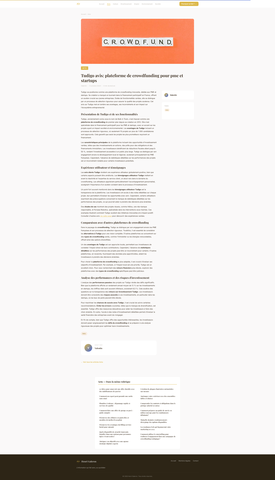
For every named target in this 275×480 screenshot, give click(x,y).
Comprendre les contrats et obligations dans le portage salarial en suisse (158, 404)
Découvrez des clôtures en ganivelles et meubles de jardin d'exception (114, 419)
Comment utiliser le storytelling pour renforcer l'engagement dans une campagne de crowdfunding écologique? (158, 436)
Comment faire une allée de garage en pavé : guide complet (116, 411)
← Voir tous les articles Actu (92, 362)
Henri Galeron (88, 461)
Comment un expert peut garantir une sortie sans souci (116, 397)
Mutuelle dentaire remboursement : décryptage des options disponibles (154, 421)
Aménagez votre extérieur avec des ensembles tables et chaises (158, 397)
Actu (108, 4)
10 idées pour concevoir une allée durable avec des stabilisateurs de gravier (116, 390)
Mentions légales (184, 461)
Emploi (136, 4)
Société (158, 4)
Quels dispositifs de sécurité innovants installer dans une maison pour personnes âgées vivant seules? (115, 434)
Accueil (101, 4)
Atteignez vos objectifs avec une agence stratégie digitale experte (113, 442)
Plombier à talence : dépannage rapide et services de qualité (114, 404)
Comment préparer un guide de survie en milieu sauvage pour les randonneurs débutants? (156, 412)
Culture (115, 4)
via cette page (106, 216)
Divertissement (126, 4)
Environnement (147, 4)
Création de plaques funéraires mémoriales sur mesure (157, 390)
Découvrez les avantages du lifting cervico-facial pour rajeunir (115, 426)
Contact (196, 461)
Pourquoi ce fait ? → (188, 4)
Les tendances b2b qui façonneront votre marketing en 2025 (156, 428)
